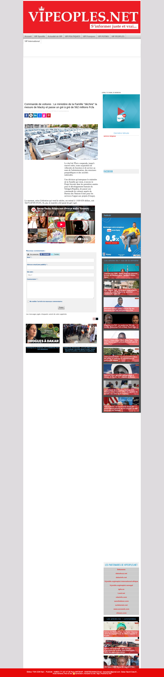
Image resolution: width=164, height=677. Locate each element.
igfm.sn (121, 589)
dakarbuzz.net (121, 573)
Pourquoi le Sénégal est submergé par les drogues (42, 348)
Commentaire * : (32, 279)
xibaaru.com (121, 613)
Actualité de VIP (55, 36)
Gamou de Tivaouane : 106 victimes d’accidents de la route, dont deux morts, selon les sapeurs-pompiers (119, 650)
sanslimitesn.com (121, 601)
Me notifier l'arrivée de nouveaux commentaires (46, 301)
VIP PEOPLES (118, 36)
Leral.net (121, 593)
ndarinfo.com (121, 597)
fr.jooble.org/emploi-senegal (121, 585)
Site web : (30, 272)
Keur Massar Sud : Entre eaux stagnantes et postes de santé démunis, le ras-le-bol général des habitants (120, 292)
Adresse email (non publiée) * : (37, 264)
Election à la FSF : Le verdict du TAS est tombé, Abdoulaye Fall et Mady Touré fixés (120, 326)
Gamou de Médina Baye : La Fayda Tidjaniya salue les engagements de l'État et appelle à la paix (120, 633)
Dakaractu (121, 569)
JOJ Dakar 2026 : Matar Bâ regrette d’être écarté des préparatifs (119, 668)
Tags (98, 673)
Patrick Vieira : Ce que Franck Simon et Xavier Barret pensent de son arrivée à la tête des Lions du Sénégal (120, 408)
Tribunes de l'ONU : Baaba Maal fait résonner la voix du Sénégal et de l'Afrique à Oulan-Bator (120, 275)
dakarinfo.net (121, 577)
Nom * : (29, 257)
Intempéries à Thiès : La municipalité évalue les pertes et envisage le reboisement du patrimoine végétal (120, 358)
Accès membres (58, 673)
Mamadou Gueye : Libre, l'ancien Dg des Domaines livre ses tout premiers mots (119, 309)
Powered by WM (106, 673)
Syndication (79, 673)
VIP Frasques (89, 36)
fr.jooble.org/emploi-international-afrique (121, 581)
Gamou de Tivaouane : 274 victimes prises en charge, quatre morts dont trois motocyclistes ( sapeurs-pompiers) (79, 349)
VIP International (32, 41)
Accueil (28, 36)
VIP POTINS (103, 36)
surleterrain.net (121, 605)
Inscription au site (89, 673)
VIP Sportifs (39, 36)
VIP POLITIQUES (72, 36)
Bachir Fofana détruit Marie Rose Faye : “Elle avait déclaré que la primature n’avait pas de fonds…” (121, 342)
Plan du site (68, 673)
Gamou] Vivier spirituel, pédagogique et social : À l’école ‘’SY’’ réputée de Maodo (119, 376)
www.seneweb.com (121, 609)
